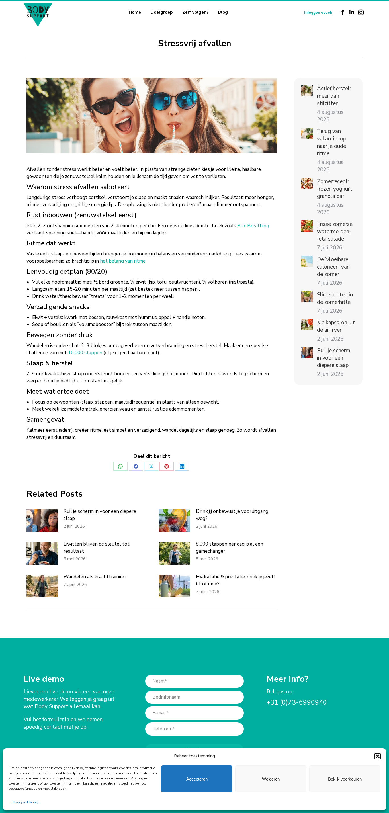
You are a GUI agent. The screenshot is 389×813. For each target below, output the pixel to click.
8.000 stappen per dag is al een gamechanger (229, 547)
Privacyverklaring (24, 802)
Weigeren (271, 779)
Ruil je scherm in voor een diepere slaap (100, 515)
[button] (377, 756)
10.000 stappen (85, 352)
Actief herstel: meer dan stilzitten (334, 96)
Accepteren (197, 779)
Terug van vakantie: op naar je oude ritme (331, 142)
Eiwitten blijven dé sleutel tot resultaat (97, 547)
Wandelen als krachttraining (95, 577)
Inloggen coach (318, 12)
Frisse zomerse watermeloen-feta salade (335, 231)
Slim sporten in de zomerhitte (335, 298)
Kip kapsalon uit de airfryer (336, 326)
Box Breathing (253, 225)
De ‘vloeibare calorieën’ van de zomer (333, 267)
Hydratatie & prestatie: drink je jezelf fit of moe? (235, 580)
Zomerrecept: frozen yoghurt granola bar (334, 189)
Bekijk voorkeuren (345, 779)
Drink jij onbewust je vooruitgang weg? (232, 515)
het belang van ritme (123, 261)
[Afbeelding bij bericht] (42, 520)
